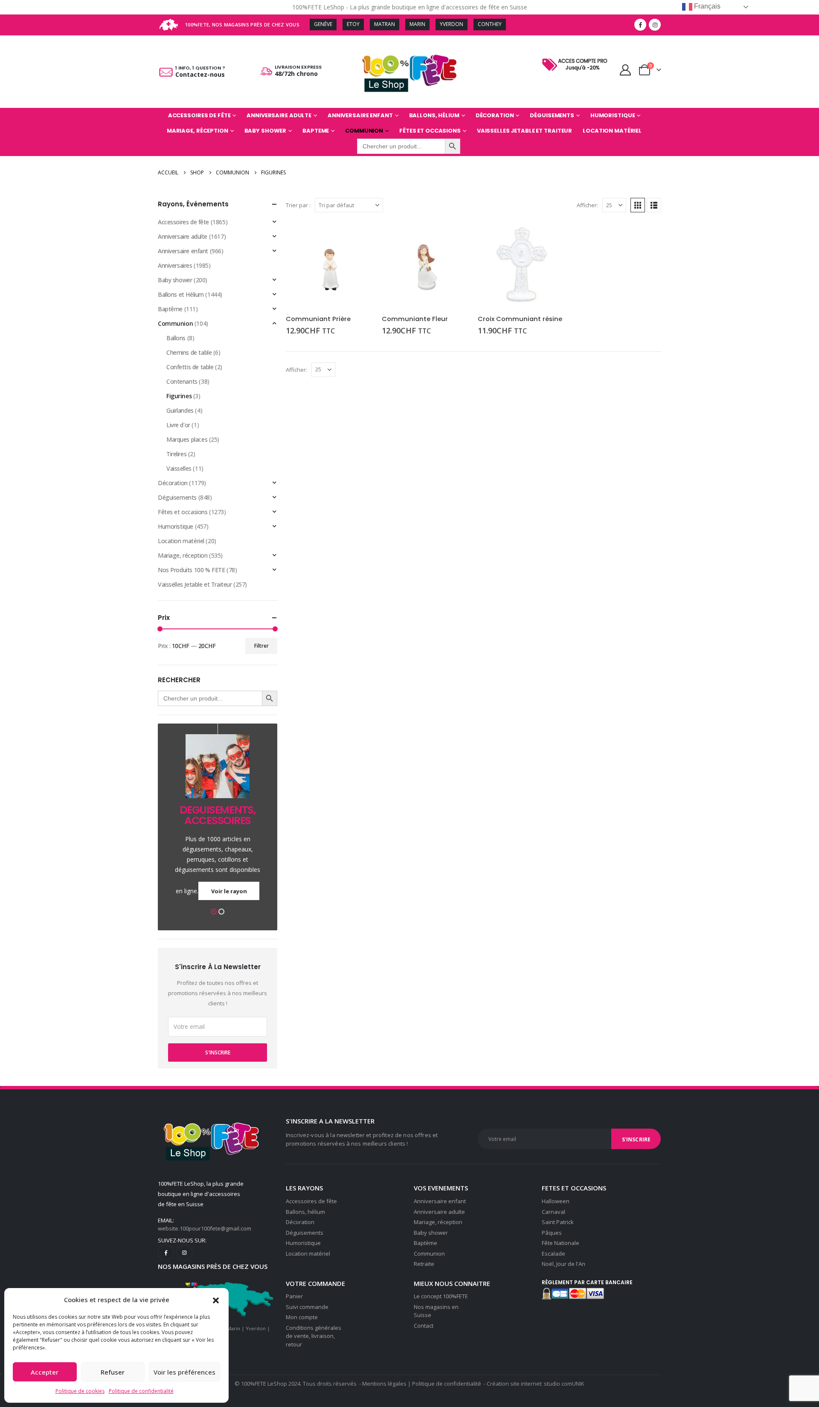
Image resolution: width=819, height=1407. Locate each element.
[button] (216, 1299)
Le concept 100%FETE (441, 1296)
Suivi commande (307, 1307)
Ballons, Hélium (434, 115)
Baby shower (265, 131)
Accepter (44, 1372)
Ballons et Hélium (181, 294)
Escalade (553, 1253)
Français (706, 6)
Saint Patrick (558, 1222)
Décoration (495, 115)
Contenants (181, 381)
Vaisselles (179, 468)
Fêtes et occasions (430, 131)
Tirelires (176, 454)
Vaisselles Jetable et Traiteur (524, 131)
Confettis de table (189, 367)
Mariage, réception (197, 131)
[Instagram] (655, 25)
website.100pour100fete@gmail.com (204, 1228)
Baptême (170, 309)
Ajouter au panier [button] (359, 235)
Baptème (425, 1243)
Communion (364, 131)
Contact (423, 1325)
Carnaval (553, 1212)
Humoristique (612, 115)
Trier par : (298, 205)
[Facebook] (640, 25)
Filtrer (261, 645)
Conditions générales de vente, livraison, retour (313, 1336)
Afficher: (587, 205)
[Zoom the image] (576, 59)
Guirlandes (180, 410)
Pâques (552, 1232)
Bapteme (315, 131)
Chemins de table (189, 352)
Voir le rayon (229, 891)
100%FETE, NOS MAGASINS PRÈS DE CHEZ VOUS (242, 24)
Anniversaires (175, 265)
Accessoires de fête (199, 115)
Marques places (186, 439)
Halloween (555, 1201)
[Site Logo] (409, 71)
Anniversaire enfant (360, 115)
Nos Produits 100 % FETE (191, 570)
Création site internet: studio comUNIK (535, 1383)
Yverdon (256, 1328)
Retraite (424, 1264)
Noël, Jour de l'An (563, 1264)
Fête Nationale (560, 1243)
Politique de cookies (80, 1391)
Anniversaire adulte (279, 115)
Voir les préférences (184, 1372)
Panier (294, 1296)
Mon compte (302, 1317)
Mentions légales (384, 1383)
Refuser (113, 1372)
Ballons (176, 338)
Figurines (179, 396)
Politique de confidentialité (141, 1391)
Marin (233, 1328)
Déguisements (552, 115)
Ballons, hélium (305, 1212)
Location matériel (612, 131)
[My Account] (625, 69)
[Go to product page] (329, 264)
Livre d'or (178, 425)
